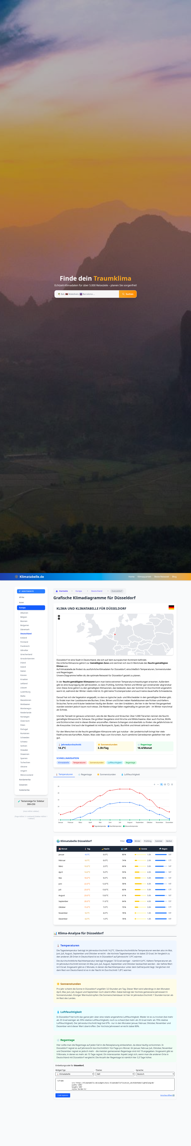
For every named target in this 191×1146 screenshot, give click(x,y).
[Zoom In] (154, 784)
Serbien (23, 746)
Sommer (158, 841)
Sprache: (140, 1070)
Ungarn (23, 770)
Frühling (148, 841)
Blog (174, 576)
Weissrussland (26, 775)
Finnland (24, 642)
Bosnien (23, 621)
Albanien (24, 613)
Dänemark (24, 629)
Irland (23, 662)
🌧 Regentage (85, 774)
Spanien (24, 758)
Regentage (130, 762)
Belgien (23, 617)
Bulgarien (24, 625)
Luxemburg (25, 692)
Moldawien (25, 704)
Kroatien (24, 679)
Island (23, 667)
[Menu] (172, 784)
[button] (99, 826)
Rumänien (24, 733)
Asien (21, 602)
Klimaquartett (144, 576)
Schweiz (23, 741)
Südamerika (24, 790)
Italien (23, 671)
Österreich (25, 721)
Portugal (24, 729)
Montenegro (25, 708)
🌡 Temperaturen (64, 774)
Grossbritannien (27, 658)
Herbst (169, 841)
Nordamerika (25, 779)
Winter (137, 841)
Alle (129, 841)
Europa (22, 607)
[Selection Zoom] (161, 784)
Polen (22, 725)
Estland (23, 638)
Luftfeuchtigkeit (115, 762)
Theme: (99, 1070)
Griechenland (26, 654)
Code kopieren (63, 1095)
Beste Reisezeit (161, 576)
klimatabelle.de (67, 669)
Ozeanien (23, 785)
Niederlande (25, 712)
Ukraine (23, 766)
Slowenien (24, 754)
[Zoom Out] (158, 784)
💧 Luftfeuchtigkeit (130, 774)
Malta (22, 696)
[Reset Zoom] (168, 784)
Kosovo (23, 675)
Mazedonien (25, 700)
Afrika (21, 597)
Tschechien (25, 762)
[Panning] (165, 784)
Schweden (24, 737)
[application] (114, 805)
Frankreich (25, 646)
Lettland (24, 683)
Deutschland (26, 633)
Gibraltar (24, 650)
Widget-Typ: (60, 1070)
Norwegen (24, 716)
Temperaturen (79, 762)
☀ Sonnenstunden (106, 774)
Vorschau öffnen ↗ (167, 1095)
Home (131, 576)
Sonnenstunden (97, 762)
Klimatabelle (63, 762)
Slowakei (24, 750)
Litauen (23, 687)
